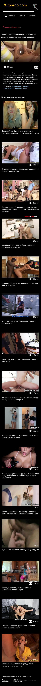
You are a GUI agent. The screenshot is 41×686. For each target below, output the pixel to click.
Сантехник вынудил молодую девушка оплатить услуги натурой (18, 665)
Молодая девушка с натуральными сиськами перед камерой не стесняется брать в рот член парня (20, 476)
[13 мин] (20, 319)
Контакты (33, 15)
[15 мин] (20, 204)
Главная (22, 15)
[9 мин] (20, 357)
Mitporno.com (23, 680)
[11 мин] (20, 166)
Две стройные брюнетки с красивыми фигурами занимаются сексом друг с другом (20, 132)
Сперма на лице (20, 88)
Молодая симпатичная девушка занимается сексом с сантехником (20, 437)
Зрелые (25, 86)
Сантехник (8, 88)
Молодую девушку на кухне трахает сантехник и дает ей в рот (16, 589)
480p (36, 67)
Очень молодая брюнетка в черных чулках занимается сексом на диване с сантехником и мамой (20, 209)
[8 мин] (20, 395)
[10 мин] (20, 623)
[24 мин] (20, 242)
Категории (11, 15)
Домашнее (16, 86)
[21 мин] (20, 433)
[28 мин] (20, 280)
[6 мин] (20, 509)
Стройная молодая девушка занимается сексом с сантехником (18, 627)
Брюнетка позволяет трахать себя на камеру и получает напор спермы (20, 398)
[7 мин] (20, 128)
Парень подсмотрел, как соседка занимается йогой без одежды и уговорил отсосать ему (20, 513)
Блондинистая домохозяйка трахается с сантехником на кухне (18, 246)
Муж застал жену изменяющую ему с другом (20, 550)
